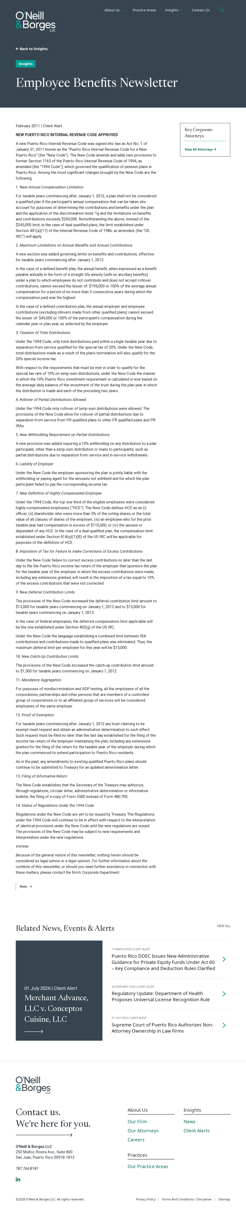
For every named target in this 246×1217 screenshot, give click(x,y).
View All (223, 926)
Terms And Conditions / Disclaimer (187, 1199)
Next (24, 886)
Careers (136, 1140)
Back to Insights (33, 48)
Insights (172, 10)
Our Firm (137, 1122)
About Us (112, 10)
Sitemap (224, 1199)
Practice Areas (144, 10)
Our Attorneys (143, 1131)
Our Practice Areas (148, 1166)
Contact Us (201, 10)
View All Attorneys (199, 149)
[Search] (222, 10)
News (190, 1122)
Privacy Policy (145, 1199)
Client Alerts (197, 1131)
